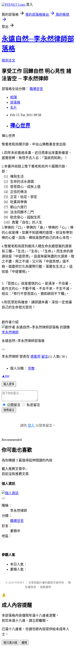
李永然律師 (10, 332)
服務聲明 (45, 587)
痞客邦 (35, 356)
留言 (44, 356)
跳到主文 (8, 60)
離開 (24, 642)
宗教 (31, 368)
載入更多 (8, 384)
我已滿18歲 (10, 642)
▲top (5, 376)
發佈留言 (8, 410)
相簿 (13, 97)
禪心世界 (20, 125)
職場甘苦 (36, 89)
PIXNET (19, 582)
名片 (13, 107)
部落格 (15, 102)
